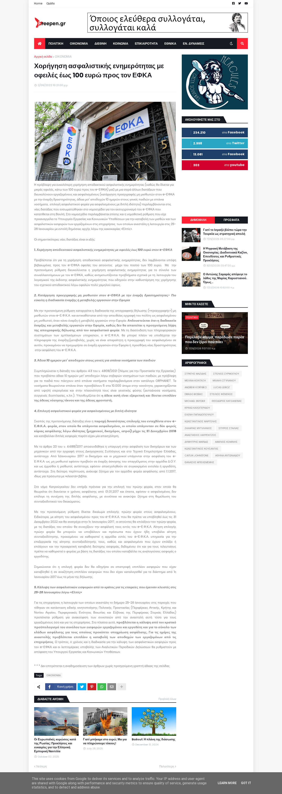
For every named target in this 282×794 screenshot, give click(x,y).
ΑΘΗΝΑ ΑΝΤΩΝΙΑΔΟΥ (227, 455)
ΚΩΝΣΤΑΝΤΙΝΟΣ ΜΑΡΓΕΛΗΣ (201, 421)
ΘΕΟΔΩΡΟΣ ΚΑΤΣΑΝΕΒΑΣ (227, 401)
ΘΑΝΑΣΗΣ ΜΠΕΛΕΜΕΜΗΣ (199, 462)
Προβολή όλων (167, 699)
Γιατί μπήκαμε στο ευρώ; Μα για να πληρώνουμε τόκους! (105, 741)
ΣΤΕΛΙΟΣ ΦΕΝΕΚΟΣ (221, 394)
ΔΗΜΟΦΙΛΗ (198, 220)
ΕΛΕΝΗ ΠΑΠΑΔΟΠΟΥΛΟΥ (199, 414)
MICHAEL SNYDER (195, 401)
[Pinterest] (91, 686)
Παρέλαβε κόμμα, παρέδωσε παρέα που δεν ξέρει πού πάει (214, 339)
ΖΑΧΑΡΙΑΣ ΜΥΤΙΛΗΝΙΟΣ (198, 428)
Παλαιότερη (166, 766)
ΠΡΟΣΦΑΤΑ (231, 220)
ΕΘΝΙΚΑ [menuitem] (170, 43)
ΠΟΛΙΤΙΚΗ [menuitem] (55, 43)
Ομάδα (50, 3)
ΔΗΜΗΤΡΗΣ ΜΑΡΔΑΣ (196, 442)
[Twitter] (82, 686)
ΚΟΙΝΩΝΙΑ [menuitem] (120, 43)
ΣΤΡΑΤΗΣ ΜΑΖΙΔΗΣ (195, 373)
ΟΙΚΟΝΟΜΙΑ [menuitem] (79, 43)
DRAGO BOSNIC (194, 394)
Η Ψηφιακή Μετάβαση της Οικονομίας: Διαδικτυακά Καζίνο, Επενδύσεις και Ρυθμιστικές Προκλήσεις (225, 255)
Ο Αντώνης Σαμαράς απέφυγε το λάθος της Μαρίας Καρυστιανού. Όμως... (225, 278)
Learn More (227, 783)
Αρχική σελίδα (43, 57)
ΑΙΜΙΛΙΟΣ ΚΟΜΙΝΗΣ (226, 442)
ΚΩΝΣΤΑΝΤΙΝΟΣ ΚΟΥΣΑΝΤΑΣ (201, 448)
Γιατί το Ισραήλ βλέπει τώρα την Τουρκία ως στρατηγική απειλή (225, 232)
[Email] (111, 686)
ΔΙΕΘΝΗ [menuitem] (100, 43)
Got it (246, 783)
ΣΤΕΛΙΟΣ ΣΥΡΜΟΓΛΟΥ (226, 373)
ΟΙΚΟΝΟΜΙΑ (63, 57)
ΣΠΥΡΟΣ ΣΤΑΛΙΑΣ (229, 428)
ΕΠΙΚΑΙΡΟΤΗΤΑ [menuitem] (146, 43)
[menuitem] (39, 43)
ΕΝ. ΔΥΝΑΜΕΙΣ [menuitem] (193, 43)
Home (38, 3)
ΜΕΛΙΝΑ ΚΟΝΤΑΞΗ (195, 380)
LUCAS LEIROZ (221, 387)
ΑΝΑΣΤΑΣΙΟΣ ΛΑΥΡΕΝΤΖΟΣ (200, 435)
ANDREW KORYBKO (196, 387)
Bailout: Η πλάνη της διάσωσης (153, 739)
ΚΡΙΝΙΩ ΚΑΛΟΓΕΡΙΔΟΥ (197, 408)
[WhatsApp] (101, 686)
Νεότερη (41, 766)
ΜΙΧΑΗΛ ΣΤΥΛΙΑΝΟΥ (224, 380)
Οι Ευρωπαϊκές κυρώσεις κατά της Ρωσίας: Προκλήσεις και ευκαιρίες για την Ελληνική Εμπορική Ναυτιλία (55, 746)
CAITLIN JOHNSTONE (196, 455)
